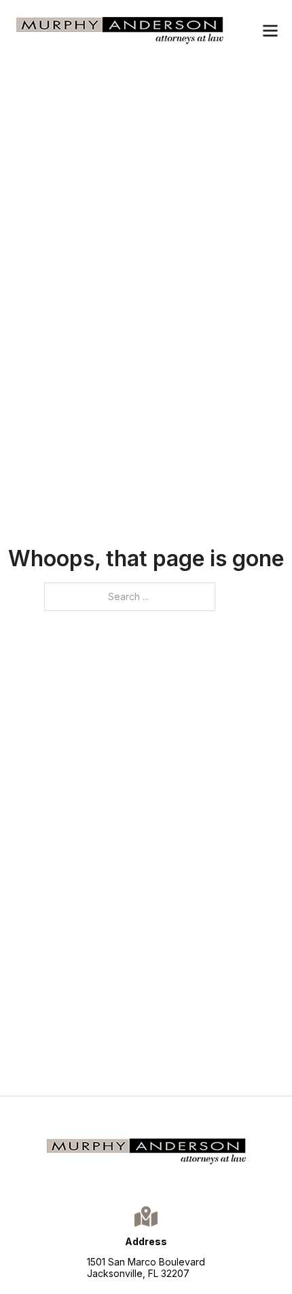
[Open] (270, 30)
